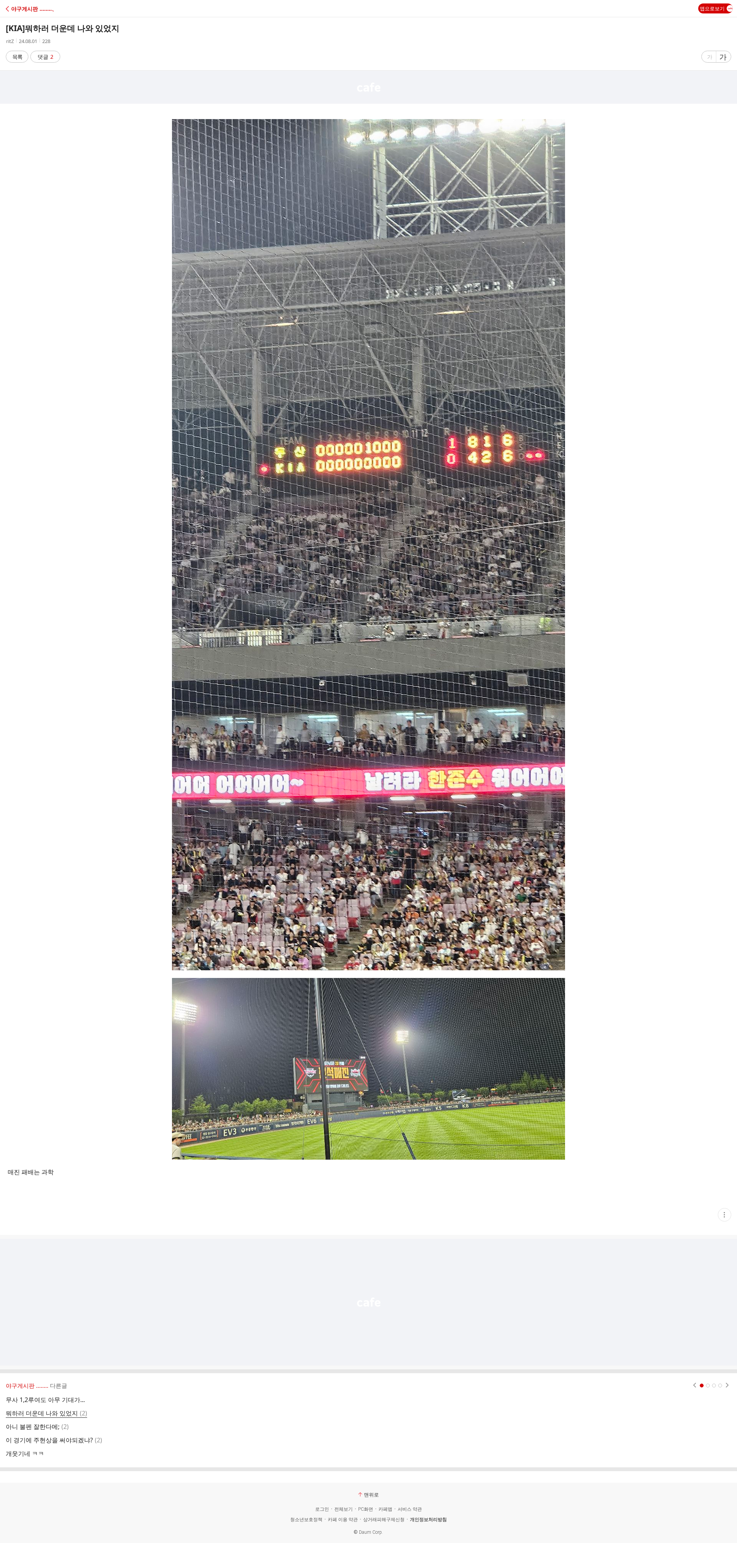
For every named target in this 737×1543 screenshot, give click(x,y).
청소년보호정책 (306, 1519)
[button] (39, 8)
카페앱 (385, 1509)
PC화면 (365, 1509)
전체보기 (343, 1509)
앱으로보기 (712, 8)
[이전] (695, 1385)
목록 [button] (17, 56)
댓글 (45, 56)
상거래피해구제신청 (384, 1519)
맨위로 (371, 1494)
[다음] (727, 1385)
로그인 (322, 1509)
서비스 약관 (410, 1509)
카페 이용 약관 (343, 1519)
